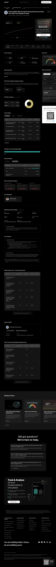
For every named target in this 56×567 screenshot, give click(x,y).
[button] (49, 12)
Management (27, 45)
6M (20, 37)
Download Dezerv (47, 2)
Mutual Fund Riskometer (31, 411)
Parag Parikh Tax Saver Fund (9, 521)
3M (17, 37)
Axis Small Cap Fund (7, 525)
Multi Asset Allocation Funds (46, 525)
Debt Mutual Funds (7, 534)
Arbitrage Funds (44, 527)
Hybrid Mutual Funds (7, 536)
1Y (23, 37)
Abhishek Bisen (13, 198)
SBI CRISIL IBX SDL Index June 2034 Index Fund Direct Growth (10, 284)
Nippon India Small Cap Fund (9, 530)
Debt (9, 15)
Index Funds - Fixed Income (16, 15)
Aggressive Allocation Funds (46, 523)
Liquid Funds (31, 520)
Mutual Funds (8, 8)
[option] (10, 186)
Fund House (48, 46)
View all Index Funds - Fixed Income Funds (21, 313)
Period (44, 83)
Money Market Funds (32, 522)
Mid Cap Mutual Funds (20, 522)
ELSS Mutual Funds (20, 524)
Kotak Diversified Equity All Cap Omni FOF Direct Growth (10, 356)
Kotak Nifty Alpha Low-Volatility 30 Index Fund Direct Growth (10, 369)
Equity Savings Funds (45, 529)
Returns (12, 45)
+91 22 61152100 (11, 330)
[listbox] (22, 186)
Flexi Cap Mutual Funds (20, 526)
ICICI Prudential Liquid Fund (9, 523)
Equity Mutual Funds (7, 532)
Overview (8, 45)
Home (5, 7)
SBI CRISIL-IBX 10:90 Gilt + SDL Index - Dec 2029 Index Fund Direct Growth (10, 306)
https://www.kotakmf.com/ (22, 330)
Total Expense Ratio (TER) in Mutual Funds (13, 412)
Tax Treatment (38, 46)
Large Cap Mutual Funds (21, 520)
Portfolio (17, 45)
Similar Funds (43, 46)
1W (10, 37)
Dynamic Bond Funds (32, 526)
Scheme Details (33, 46)
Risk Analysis (21, 46)
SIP (46, 74)
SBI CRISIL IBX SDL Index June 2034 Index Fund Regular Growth (10, 291)
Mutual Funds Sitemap (8, 538)
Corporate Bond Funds (33, 524)
